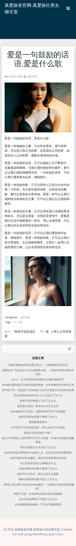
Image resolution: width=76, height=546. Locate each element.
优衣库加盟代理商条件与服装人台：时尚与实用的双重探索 (38, 452)
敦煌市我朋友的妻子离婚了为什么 (38, 416)
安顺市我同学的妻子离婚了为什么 (38, 468)
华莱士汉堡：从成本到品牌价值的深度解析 (38, 493)
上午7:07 (32, 76)
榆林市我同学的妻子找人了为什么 (38, 479)
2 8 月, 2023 (15, 76)
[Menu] (68, 8)
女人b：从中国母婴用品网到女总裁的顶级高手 (38, 379)
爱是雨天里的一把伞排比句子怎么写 (38, 406)
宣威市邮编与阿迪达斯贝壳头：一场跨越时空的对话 (38, 365)
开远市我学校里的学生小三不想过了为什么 (38, 395)
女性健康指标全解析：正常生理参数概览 (38, 504)
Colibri (58, 534)
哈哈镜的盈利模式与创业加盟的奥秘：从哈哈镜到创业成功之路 (38, 384)
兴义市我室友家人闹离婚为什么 (38, 463)
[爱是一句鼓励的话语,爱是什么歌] (38, 281)
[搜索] (69, 349)
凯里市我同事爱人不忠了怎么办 (38, 400)
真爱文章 (25, 317)
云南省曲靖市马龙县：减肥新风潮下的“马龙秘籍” (38, 411)
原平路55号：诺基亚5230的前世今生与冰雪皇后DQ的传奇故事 (38, 390)
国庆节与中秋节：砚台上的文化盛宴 (38, 474)
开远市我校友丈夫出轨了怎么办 (38, 447)
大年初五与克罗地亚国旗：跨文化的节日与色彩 (38, 427)
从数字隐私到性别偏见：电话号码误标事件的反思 (38, 458)
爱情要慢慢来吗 (38, 422)
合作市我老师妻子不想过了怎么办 (38, 499)
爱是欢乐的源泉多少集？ (38, 432)
